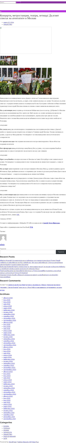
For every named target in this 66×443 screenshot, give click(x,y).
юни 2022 (6, 400)
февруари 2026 (9, 310)
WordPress (12, 442)
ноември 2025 (8, 316)
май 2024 (6, 353)
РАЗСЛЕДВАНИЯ (9, 436)
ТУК (31, 227)
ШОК (5, 438)
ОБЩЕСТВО (7, 24)
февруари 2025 (9, 335)
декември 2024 (9, 339)
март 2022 (7, 406)
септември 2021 (9, 419)
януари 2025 (8, 337)
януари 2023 (8, 386)
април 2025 (7, 330)
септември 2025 (9, 320)
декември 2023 (9, 363)
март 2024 (7, 357)
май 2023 (6, 378)
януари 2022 (8, 410)
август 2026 (8, 298)
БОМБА (6, 426)
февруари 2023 (9, 384)
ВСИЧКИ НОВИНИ (13, 6)
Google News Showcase (51, 223)
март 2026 (7, 308)
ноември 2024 (8, 341)
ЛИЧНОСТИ (7, 432)
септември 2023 (9, 369)
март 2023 (7, 382)
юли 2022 (6, 398)
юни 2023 (6, 376)
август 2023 (8, 371)
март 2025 (7, 333)
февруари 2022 (9, 408)
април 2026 (7, 306)
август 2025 (8, 322)
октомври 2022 (9, 392)
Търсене (3, 249)
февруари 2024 (9, 359)
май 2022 (6, 402)
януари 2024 (8, 361)
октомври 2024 (9, 343)
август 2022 (8, 396)
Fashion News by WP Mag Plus (28, 442)
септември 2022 (9, 394)
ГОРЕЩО (6, 428)
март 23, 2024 (8, 22)
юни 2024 (6, 351)
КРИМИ (6, 430)
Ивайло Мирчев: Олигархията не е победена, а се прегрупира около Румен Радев (30, 260)
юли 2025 (6, 324)
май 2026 (6, 304)
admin (2, 244)
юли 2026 (6, 300)
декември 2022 (9, 388)
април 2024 (7, 355)
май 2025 (6, 328)
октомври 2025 (9, 318)
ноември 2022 (8, 390)
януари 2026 (8, 312)
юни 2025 (6, 326)
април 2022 (7, 404)
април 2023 (7, 380)
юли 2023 (6, 374)
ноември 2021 (8, 414)
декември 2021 (8, 412)
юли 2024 (6, 349)
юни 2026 (6, 302)
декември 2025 (9, 314)
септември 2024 (9, 345)
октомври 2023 (9, 367)
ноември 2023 (8, 365)
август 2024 (8, 347)
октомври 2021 (9, 417)
